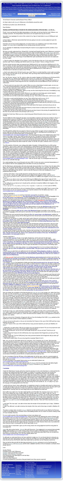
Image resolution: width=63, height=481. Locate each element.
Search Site (32, 15)
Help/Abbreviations (30, 7)
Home (3, 7)
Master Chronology (17, 9)
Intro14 (7, 142)
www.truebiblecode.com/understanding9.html (15, 365)
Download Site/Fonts (43, 9)
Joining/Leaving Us (40, 7)
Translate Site (24, 10)
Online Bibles (57, 7)
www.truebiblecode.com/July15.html (36, 351)
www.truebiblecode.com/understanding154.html (15, 135)
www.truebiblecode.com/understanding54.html (15, 416)
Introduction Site (27, 9)
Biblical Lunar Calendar (7, 9)
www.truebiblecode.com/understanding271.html (15, 158)
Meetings (31, 10)
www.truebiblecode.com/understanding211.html (15, 434)
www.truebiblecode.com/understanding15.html (15, 191)
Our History (14, 7)
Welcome (8, 7)
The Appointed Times (39, 10)
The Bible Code (21, 7)
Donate (50, 9)
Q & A (54, 9)
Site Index (34, 9)
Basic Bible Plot (49, 7)
